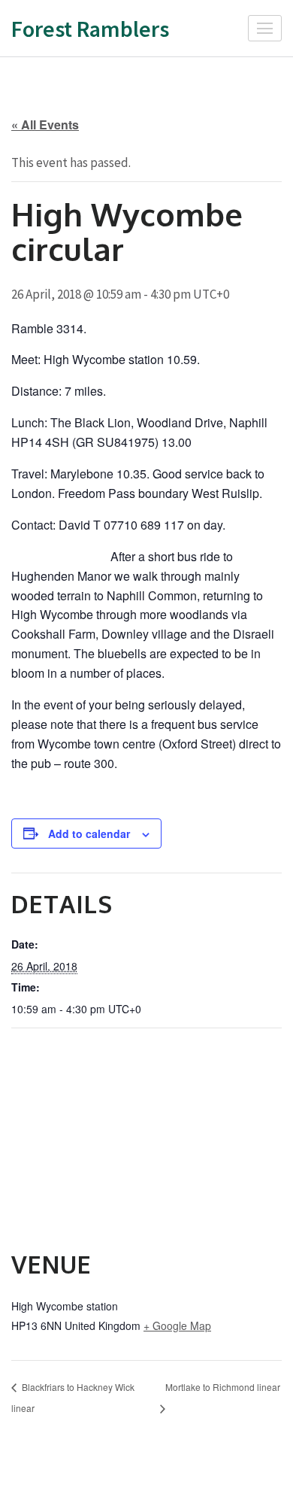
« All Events (45, 124)
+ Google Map (177, 1325)
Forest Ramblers (90, 28)
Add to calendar (89, 833)
